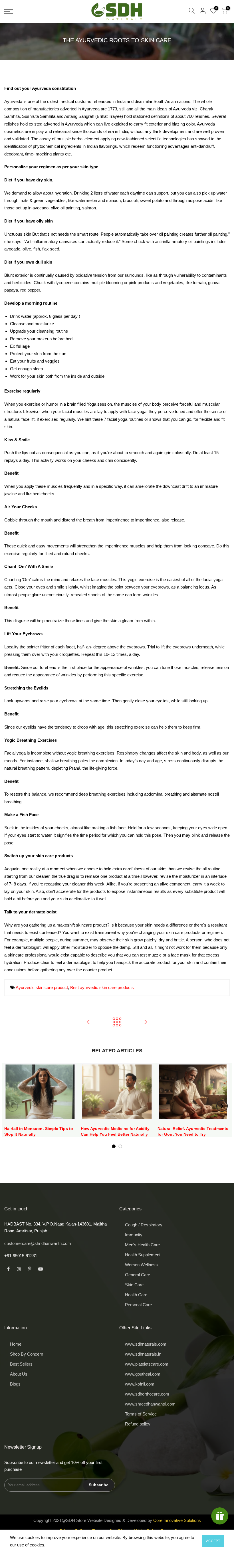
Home (15, 1344)
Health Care (136, 1294)
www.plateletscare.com (146, 1364)
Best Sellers (21, 1364)
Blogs (15, 1384)
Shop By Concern (26, 1354)
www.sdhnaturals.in (143, 1354)
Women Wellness (141, 1264)
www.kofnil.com (139, 1384)
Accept (213, 1541)
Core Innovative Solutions (177, 1520)
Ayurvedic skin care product (42, 987)
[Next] (222, 1106)
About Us (18, 1374)
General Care (137, 1274)
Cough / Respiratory (143, 1224)
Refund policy (137, 1423)
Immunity (133, 1234)
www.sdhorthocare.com (147, 1394)
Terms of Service (141, 1414)
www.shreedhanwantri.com (150, 1404)
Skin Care (134, 1284)
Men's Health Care (142, 1244)
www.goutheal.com (142, 1374)
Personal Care (138, 1304)
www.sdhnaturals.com (145, 1344)
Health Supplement (142, 1254)
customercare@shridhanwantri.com (37, 1243)
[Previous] (12, 1106)
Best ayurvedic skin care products (102, 987)
